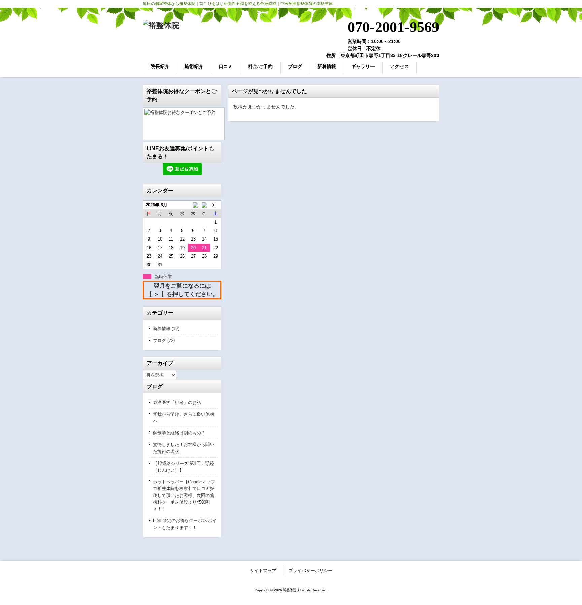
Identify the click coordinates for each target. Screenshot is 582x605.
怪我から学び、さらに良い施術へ (183, 417)
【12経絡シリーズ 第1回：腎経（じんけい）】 (183, 467)
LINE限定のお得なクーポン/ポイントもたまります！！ (185, 524)
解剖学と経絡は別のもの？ (179, 432)
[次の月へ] (215, 205)
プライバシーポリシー (310, 570)
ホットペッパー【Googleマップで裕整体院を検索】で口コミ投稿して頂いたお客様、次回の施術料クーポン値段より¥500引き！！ (184, 495)
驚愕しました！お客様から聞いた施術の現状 (183, 448)
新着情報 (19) (166, 328)
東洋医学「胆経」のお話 (177, 402)
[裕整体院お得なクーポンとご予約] (182, 123)
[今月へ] (204, 205)
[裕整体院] (161, 25)
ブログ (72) (164, 340)
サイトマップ (263, 570)
